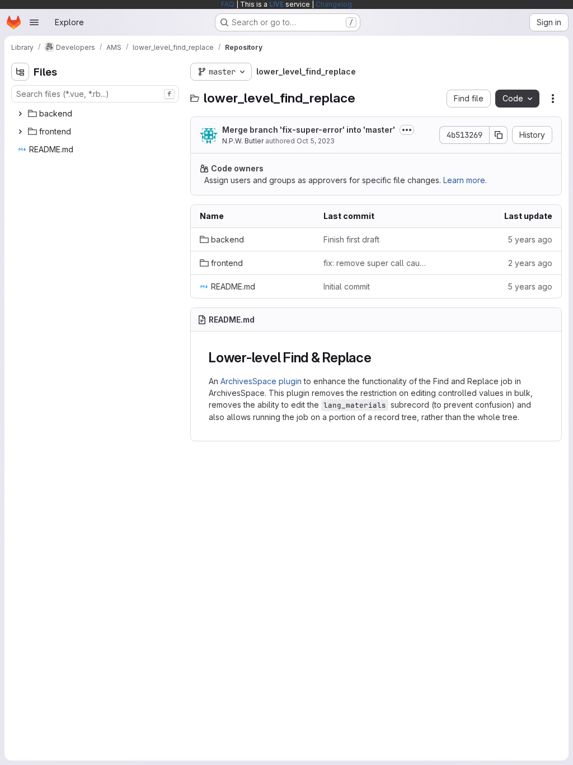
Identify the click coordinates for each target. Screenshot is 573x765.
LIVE (276, 4)
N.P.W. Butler (243, 141)
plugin (290, 381)
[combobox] (95, 93)
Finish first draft (351, 239)
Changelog (334, 4)
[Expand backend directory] (20, 113)
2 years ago (530, 263)
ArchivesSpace (249, 381)
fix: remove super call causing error (376, 263)
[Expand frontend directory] (20, 131)
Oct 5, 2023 (316, 141)
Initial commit (346, 286)
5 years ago (530, 239)
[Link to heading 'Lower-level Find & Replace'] (379, 357)
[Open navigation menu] (34, 22)
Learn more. (465, 180)
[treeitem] (96, 114)
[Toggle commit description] (407, 130)
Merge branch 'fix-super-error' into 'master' (308, 129)
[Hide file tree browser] (20, 72)
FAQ (227, 4)
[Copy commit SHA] (499, 135)
